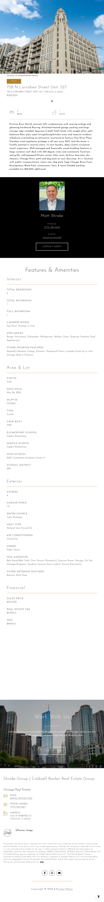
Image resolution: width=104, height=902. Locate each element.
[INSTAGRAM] (52, 873)
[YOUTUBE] (59, 873)
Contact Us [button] (52, 751)
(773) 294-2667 (52, 227)
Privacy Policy (64, 889)
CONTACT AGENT (52, 247)
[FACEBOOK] (44, 873)
